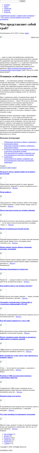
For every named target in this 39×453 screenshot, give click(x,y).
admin (27, 33)
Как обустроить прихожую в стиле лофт (15, 321)
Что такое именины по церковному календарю (17, 414)
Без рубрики (8, 434)
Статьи (6, 443)
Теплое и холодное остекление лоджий (21, 150)
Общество (7, 8)
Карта (6, 6)
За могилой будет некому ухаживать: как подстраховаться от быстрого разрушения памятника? (19, 160)
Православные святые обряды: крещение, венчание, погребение (16, 248)
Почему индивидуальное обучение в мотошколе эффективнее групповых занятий (18, 338)
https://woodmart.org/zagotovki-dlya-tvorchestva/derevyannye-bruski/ (16, 69)
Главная (7, 5)
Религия (7, 10)
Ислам (6, 436)
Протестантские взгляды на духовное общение (17, 210)
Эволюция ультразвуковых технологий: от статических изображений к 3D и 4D (16, 303)
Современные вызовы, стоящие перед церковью (17, 15)
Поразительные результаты (10, 396)
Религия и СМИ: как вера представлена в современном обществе (16, 376)
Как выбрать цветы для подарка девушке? (16, 286)
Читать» (15, 188)
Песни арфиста (5, 192)
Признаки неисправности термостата (14, 269)
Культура (7, 12)
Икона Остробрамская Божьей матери (14, 229)
